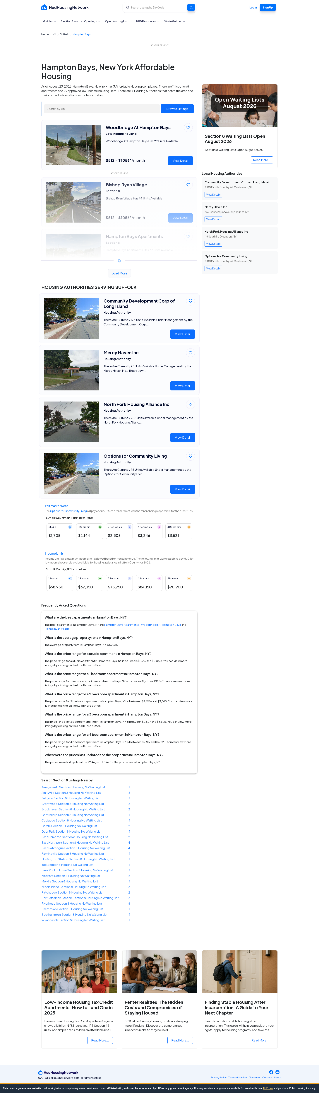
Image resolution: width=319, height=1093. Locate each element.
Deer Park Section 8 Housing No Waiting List (72, 831)
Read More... (262, 160)
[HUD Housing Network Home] (65, 7)
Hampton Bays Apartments (121, 624)
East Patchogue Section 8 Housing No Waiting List (76, 848)
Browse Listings (177, 109)
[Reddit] (277, 1072)
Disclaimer (254, 1077)
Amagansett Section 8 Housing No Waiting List (73, 787)
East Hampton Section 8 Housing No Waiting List (75, 837)
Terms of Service (237, 1077)
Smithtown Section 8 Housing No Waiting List (72, 909)
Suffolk (64, 34)
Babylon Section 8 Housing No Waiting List (71, 798)
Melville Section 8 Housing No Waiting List (70, 881)
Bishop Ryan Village (57, 628)
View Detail (180, 161)
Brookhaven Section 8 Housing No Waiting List (73, 809)
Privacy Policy (219, 1077)
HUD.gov (268, 1088)
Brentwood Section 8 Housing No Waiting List (73, 804)
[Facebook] (271, 1072)
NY (54, 34)
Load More (119, 273)
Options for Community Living (68, 511)
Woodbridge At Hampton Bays (161, 624)
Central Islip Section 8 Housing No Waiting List (73, 815)
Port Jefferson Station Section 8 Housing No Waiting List (80, 898)
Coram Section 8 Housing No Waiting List (69, 826)
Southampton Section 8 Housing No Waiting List (74, 914)
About (277, 1077)
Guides (48, 21)
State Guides (173, 21)
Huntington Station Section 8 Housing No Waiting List (78, 859)
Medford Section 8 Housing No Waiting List (71, 876)
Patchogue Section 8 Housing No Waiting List (73, 892)
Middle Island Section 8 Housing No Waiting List (74, 887)
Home (45, 34)
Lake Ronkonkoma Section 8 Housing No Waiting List (77, 870)
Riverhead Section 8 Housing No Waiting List (72, 903)
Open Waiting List (116, 21)
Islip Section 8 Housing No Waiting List (67, 865)
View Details (213, 194)
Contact (267, 1077)
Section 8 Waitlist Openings (79, 21)
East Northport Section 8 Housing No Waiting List (75, 842)
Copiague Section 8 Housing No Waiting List (72, 820)
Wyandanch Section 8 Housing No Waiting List (73, 920)
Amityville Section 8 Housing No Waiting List (71, 793)
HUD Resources (146, 21)
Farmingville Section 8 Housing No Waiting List (73, 853)
